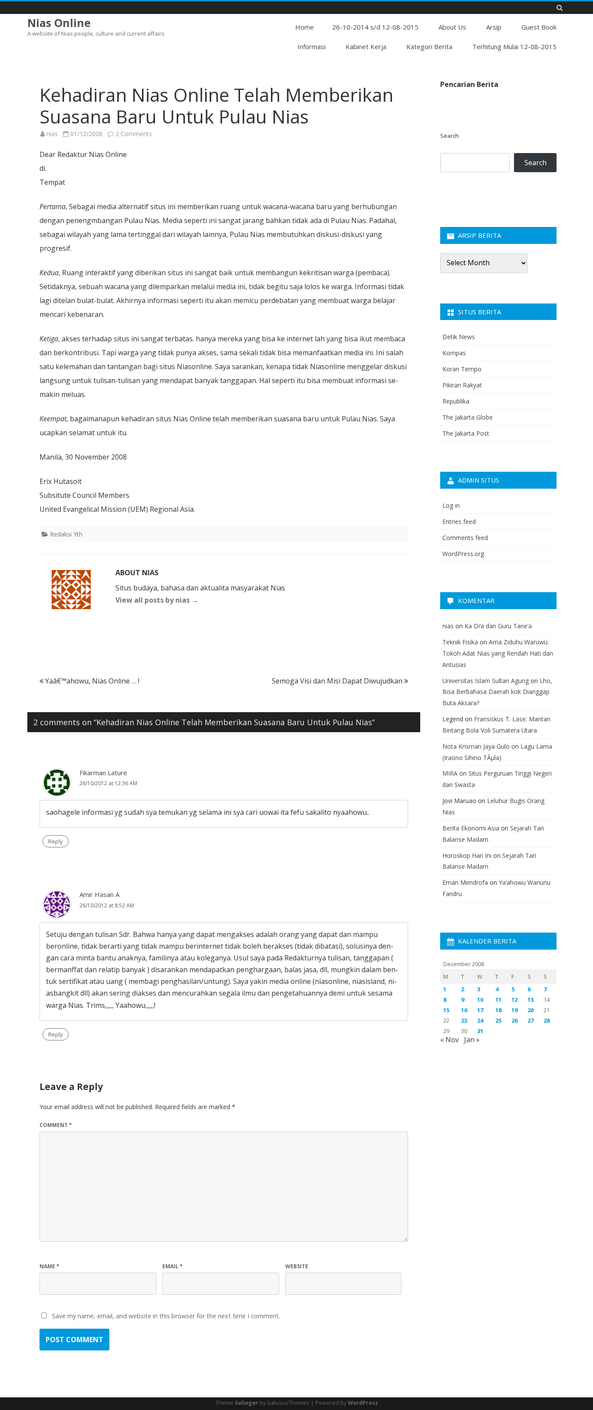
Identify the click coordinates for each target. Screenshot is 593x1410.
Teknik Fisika (460, 642)
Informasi (311, 46)
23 (464, 1020)
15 (446, 1010)
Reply (55, 841)
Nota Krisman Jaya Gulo (476, 746)
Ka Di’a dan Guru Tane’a (498, 626)
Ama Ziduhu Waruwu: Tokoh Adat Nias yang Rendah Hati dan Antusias (497, 653)
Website (296, 1266)
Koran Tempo (461, 369)
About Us (452, 27)
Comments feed (465, 537)
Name (49, 1266)
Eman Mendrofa (465, 882)
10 (480, 999)
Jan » (472, 1039)
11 (498, 999)
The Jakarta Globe (467, 417)
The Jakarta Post (465, 433)
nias (52, 134)
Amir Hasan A (99, 894)
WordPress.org (463, 554)
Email (172, 1266)
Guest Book (539, 27)
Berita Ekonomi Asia (470, 828)
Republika (455, 401)
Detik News (458, 337)
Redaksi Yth (66, 534)
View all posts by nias (156, 600)
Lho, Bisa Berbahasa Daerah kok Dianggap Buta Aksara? (497, 692)
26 (514, 1020)
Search (449, 136)
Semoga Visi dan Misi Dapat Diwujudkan (338, 681)
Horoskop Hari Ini (466, 855)
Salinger (246, 1403)
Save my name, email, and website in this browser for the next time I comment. (166, 1316)
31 (480, 1031)
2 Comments (133, 134)
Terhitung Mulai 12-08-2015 (514, 46)
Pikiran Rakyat (462, 385)
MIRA (450, 773)
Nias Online (59, 22)
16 (464, 1010)
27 (530, 1020)
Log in (451, 505)
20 (530, 1010)
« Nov (449, 1039)
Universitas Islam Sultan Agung (485, 681)
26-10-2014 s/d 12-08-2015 (375, 27)
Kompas (454, 353)
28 (547, 1020)
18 (498, 1010)
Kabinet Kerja (366, 46)
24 (480, 1020)
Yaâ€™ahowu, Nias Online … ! (91, 681)
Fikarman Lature (103, 772)
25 (498, 1020)
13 (530, 999)
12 (514, 999)
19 (514, 1010)
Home (304, 27)
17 (480, 1010)
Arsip (493, 27)
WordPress (363, 1403)
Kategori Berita (429, 46)
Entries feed (459, 521)
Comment (56, 1125)
